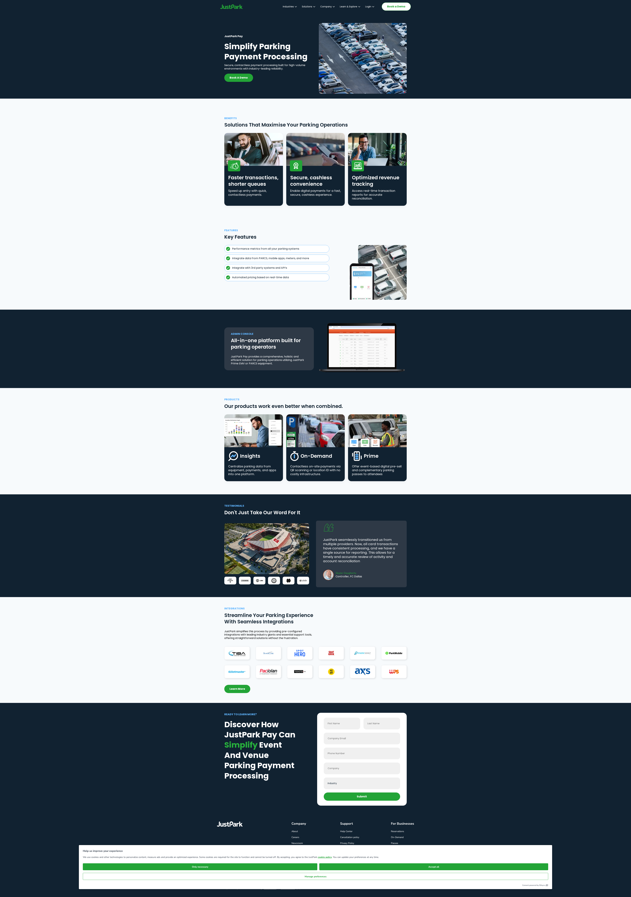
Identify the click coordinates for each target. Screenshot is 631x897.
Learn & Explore (348, 6)
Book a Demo (396, 6)
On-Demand (397, 837)
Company (326, 6)
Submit (362, 796)
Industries (288, 6)
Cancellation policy (349, 837)
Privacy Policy (347, 843)
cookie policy (325, 857)
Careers (295, 837)
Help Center (346, 831)
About (295, 831)
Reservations (397, 831)
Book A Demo (239, 78)
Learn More (237, 689)
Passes (394, 843)
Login (368, 6)
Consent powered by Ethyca (533, 885)
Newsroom (297, 843)
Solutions (307, 6)
